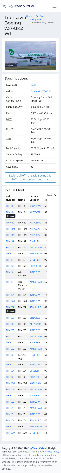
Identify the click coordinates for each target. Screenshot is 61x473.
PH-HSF (10, 259)
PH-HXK (10, 370)
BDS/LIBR (35, 376)
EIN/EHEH (35, 241)
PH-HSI (9, 272)
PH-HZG (10, 401)
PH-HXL (10, 376)
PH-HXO (10, 395)
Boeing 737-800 (37, 19)
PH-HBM (10, 228)
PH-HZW (10, 432)
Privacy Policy (52, 451)
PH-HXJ (9, 364)
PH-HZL (10, 414)
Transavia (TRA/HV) (41, 91)
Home (29, 16)
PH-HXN (10, 389)
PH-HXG (10, 348)
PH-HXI (9, 354)
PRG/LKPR (35, 395)
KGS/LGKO (35, 383)
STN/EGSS (35, 317)
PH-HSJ (9, 281)
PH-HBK (10, 212)
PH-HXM (10, 383)
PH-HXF (10, 342)
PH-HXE (10, 336)
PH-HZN (10, 420)
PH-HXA (10, 307)
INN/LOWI (35, 272)
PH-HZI (9, 407)
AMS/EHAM (36, 247)
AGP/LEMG (35, 222)
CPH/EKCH (35, 265)
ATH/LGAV (35, 228)
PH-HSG (10, 265)
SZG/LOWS (35, 205)
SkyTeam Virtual (37, 448)
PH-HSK (10, 294)
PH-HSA (10, 241)
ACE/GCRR (35, 212)
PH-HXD (10, 330)
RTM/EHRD (35, 307)
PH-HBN (10, 234)
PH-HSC (10, 253)
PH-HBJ (10, 205)
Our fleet (40, 16)
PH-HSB (10, 247)
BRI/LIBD (34, 370)
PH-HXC (10, 323)
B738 (33, 84)
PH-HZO (10, 426)
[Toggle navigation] (54, 6)
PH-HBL (10, 222)
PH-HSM (10, 301)
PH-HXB (10, 317)
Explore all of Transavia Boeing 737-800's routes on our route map (30, 177)
